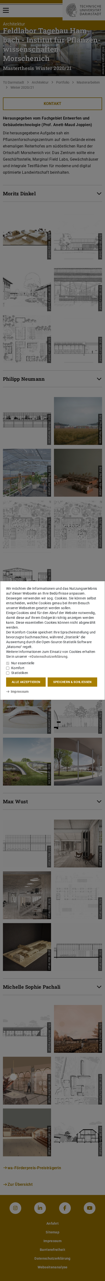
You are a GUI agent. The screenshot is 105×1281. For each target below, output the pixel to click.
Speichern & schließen (72, 682)
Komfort (17, 668)
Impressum (20, 691)
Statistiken (19, 673)
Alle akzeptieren (26, 682)
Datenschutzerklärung (49, 656)
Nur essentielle (22, 663)
